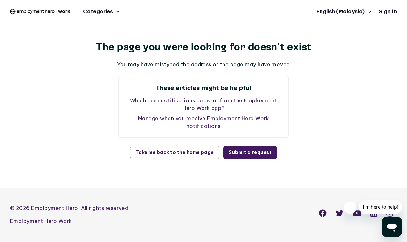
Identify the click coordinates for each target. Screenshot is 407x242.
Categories (98, 11)
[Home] (40, 11)
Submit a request (250, 152)
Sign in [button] (388, 11)
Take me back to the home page (174, 152)
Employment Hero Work (41, 221)
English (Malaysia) (341, 11)
